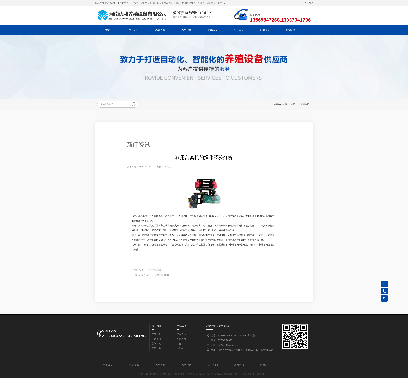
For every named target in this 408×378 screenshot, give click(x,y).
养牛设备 (186, 30)
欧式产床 (181, 334)
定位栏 (180, 348)
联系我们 (291, 30)
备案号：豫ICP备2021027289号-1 (252, 374)
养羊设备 (213, 30)
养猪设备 (160, 30)
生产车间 (239, 30)
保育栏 (180, 343)
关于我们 (134, 30)
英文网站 (308, 2)
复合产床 (181, 338)
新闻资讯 (265, 30)
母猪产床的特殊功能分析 (151, 269)
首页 (107, 30)
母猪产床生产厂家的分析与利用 (154, 275)
